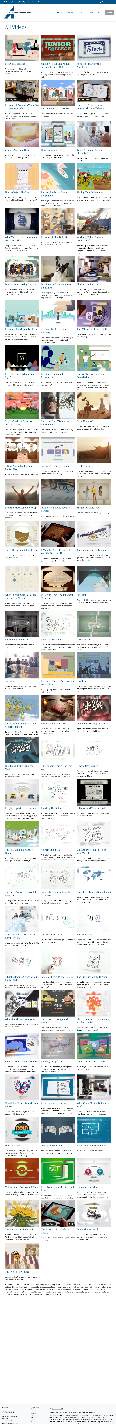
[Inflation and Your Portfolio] (94, 805)
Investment (34, 1413)
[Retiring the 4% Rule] (58, 1058)
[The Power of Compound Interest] (58, 1016)
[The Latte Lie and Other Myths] (22, 547)
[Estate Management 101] (58, 1100)
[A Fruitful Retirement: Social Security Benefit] (22, 720)
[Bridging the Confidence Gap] (22, 504)
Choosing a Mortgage (88, 1186)
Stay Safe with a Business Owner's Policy (18, 423)
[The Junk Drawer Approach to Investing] (22, 889)
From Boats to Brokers (53, 723)
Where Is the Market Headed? (21, 1061)
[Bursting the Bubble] (58, 805)
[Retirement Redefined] (22, 636)
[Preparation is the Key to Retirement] (58, 189)
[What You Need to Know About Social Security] (22, 234)
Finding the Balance (87, 284)
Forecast (81, 594)
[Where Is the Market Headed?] (22, 1058)
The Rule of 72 (84, 934)
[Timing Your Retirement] (94, 189)
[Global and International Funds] (94, 889)
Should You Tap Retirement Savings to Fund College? (55, 65)
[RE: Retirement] (94, 463)
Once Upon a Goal (86, 421)
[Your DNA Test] (22, 1142)
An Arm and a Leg (50, 849)
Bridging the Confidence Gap (21, 507)
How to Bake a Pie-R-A (17, 192)
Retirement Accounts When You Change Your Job (22, 106)
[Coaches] (94, 678)
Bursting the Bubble (52, 808)
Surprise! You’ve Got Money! (56, 466)
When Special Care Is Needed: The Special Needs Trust (21, 596)
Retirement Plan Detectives (55, 237)
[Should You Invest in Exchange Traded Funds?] (94, 1016)
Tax (32, 1419)
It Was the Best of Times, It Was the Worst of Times (55, 551)
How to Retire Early (87, 765)
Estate (32, 1415)
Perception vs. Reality (88, 1229)
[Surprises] (22, 678)
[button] (59, 12)
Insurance (33, 1417)
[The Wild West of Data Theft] (94, 326)
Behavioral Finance (15, 63)
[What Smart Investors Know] (22, 1016)
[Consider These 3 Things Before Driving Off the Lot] (94, 102)
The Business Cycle (51, 934)
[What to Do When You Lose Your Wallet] (94, 846)
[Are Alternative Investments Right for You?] (22, 931)
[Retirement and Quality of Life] (22, 326)
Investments (83, 639)
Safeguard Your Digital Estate (57, 976)
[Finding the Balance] (94, 281)
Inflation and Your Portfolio (91, 808)
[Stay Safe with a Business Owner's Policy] (22, 418)
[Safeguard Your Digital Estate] (58, 974)
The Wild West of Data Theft (92, 329)
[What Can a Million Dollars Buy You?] (94, 1100)
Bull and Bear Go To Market (55, 108)
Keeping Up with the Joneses (20, 808)
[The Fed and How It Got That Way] (58, 763)
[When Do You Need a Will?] (94, 1058)
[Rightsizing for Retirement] (94, 1142)
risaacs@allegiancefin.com (10, 1423)
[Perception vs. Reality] (94, 1226)
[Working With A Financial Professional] (94, 234)
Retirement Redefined (17, 639)
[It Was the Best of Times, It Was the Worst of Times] (58, 547)
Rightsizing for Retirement (91, 1145)
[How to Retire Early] (94, 763)
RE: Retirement (85, 466)
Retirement (34, 1411)
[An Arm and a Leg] (58, 846)
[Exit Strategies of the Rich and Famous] (58, 1184)
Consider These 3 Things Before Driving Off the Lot (91, 106)
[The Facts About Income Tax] (22, 1226)
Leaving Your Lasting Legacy (20, 284)
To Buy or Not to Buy (52, 1145)
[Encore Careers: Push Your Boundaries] (94, 371)
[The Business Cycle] (58, 931)
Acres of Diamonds (51, 639)
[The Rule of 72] (94, 931)
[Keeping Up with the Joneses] (22, 805)
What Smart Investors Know (20, 1019)
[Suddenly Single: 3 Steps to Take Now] (58, 889)
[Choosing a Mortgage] (94, 1184)
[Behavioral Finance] (22, 60)
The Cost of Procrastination (92, 550)
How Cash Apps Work (52, 149)
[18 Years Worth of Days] (22, 147)
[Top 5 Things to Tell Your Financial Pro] (94, 147)
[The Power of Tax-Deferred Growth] (58, 1226)
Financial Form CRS (57, 1409)
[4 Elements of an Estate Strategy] (58, 326)
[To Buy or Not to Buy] (58, 1142)
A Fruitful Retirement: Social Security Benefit (20, 725)
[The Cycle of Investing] (22, 1268)
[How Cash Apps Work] (58, 147)
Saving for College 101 (89, 507)
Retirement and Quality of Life (21, 329)
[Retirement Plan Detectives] (58, 234)
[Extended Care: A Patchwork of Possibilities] (58, 678)
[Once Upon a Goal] (94, 418)
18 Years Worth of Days (17, 149)
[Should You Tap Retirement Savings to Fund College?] (58, 60)
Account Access (106, 2)
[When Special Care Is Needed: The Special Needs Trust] (22, 591)
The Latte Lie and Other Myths (21, 550)
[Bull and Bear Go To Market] (58, 105)
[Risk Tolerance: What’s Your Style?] (22, 371)
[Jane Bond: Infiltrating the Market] (22, 763)
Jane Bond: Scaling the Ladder (93, 723)
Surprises (10, 681)
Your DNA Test (13, 1145)
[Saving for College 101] (94, 504)
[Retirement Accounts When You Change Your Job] (22, 102)
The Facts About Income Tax (20, 1229)
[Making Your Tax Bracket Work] (22, 1184)
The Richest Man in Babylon (92, 976)
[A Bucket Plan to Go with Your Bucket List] (22, 974)
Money (33, 1422)
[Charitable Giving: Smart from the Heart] (22, 1100)
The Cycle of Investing (17, 1271)
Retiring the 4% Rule (52, 1061)
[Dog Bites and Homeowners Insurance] (58, 281)
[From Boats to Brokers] (58, 720)
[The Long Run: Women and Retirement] (58, 418)
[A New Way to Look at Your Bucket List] (22, 463)
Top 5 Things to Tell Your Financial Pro (90, 151)
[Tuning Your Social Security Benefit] (58, 504)
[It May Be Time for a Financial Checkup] (58, 591)
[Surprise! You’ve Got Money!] (58, 463)
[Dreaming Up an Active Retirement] (58, 371)
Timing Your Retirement (90, 192)
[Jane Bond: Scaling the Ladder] (94, 720)
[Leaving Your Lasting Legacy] (22, 281)
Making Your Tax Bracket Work (21, 1186)
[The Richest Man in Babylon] (94, 974)
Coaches (81, 681)
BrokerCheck (91, 1412)
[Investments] (94, 636)
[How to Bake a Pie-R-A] (22, 189)
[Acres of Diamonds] (58, 636)
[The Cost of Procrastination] (94, 547)
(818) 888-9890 (11, 1411)
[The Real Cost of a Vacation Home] (22, 846)
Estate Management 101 (54, 1103)
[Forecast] (94, 591)
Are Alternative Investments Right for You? (20, 936)
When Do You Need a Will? (91, 1061)
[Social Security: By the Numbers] (94, 60)
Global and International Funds (94, 892)
